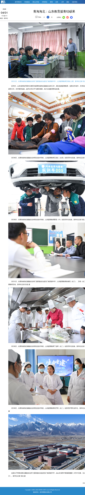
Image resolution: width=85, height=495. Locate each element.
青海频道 (27, 2)
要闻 (51, 2)
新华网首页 (18, 2)
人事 (62, 2)
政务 (57, 2)
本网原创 (44, 2)
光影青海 (74, 2)
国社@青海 (36, 2)
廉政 (67, 2)
